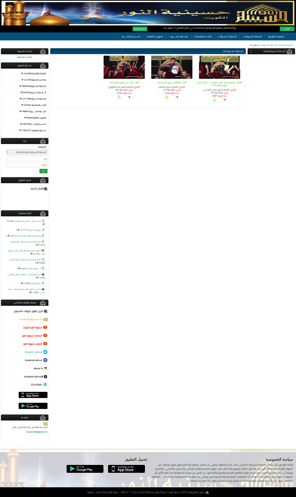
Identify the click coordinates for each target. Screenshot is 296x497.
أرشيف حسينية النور (32, 343)
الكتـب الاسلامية (203, 36)
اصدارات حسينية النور (32, 335)
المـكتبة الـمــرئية (228, 36)
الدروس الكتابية (155, 36)
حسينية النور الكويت (32, 327)
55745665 (36, 384)
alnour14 (39, 368)
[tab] (271, 51)
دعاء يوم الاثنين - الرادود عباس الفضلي (24, 274)
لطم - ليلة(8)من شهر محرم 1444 (172, 82)
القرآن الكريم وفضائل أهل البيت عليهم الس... (26, 252)
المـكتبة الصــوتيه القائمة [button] (274, 51)
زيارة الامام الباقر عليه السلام (28, 236)
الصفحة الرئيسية (276, 36)
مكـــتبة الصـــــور (179, 36)
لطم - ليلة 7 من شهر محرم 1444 (124, 82)
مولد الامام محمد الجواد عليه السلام (25, 260)
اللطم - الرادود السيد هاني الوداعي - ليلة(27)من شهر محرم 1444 (219, 83)
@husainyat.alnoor (34, 376)
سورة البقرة (35, 283)
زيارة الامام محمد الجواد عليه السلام (25, 242)
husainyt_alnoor (33, 352)
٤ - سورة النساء (34, 268)
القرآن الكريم (37, 188)
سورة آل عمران (34, 230)
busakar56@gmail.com (31, 319)
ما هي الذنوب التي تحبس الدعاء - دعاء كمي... (26, 290)
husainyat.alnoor (33, 360)
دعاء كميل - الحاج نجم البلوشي (27, 221)
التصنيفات (42, 146)
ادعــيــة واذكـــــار (132, 36)
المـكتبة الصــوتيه (253, 36)
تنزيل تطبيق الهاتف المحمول (29, 311)
